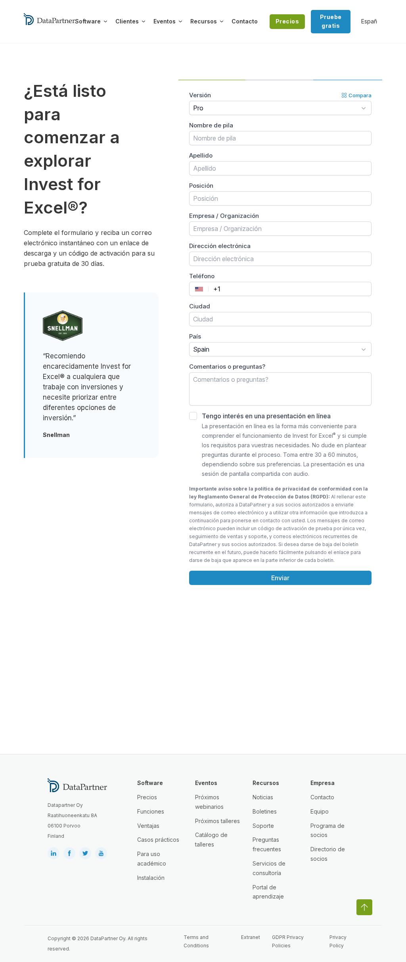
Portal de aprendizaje (268, 892)
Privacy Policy (338, 941)
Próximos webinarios (209, 802)
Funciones (150, 811)
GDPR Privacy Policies (288, 941)
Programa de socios (327, 830)
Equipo (319, 811)
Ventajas (148, 825)
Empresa (322, 782)
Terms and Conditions (196, 941)
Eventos (164, 21)
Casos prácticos (158, 839)
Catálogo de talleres (211, 839)
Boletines (265, 811)
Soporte (263, 825)
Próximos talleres (217, 821)
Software (88, 21)
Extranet (250, 937)
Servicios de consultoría (269, 868)
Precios (287, 21)
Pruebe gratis (331, 21)
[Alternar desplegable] (105, 21)
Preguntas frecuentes (267, 844)
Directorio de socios (327, 854)
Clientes (127, 21)
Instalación (151, 877)
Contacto (245, 21)
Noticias (263, 797)
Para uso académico (151, 858)
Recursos (203, 21)
